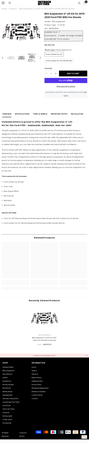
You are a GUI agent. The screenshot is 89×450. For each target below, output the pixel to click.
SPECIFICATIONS (22, 114)
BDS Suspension (58, 21)
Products (13, 9)
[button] (4, 32)
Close (87, 355)
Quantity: (48, 68)
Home (4, 9)
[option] (21, 31)
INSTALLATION (77, 114)
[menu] (3, 3)
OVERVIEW (6, 114)
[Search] (9, 3)
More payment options (66, 86)
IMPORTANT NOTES (59, 114)
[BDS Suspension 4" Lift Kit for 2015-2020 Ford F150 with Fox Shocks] (44, 318)
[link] (15, 284)
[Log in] (79, 3)
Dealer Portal (50, 355)
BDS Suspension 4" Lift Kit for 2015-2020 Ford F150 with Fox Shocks (44, 339)
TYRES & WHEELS (40, 114)
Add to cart (73, 73)
